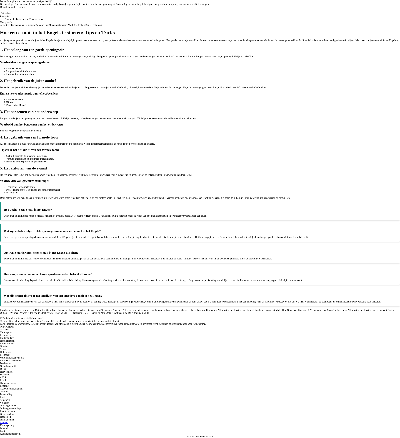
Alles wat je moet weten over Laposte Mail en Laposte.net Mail (249, 310)
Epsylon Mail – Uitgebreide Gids (71, 313)
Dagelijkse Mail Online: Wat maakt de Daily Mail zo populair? (120, 313)
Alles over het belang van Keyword (197, 310)
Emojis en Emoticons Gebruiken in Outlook (21, 310)
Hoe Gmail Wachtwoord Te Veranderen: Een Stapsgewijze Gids (313, 310)
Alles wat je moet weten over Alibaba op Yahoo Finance (150, 310)
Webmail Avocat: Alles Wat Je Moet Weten (31, 313)
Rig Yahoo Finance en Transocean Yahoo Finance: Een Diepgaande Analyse (83, 310)
